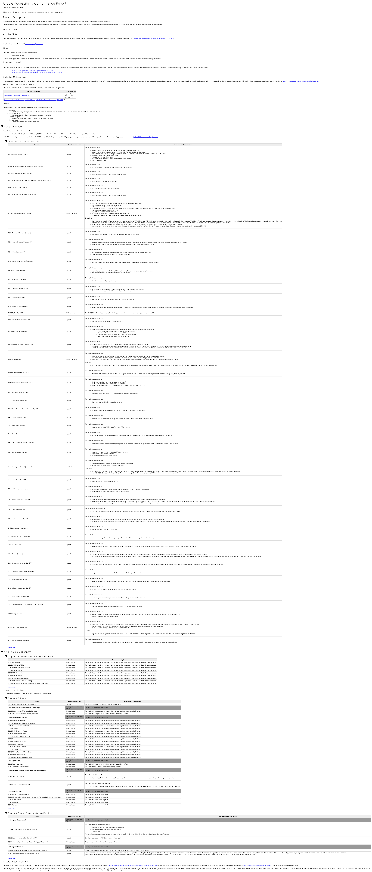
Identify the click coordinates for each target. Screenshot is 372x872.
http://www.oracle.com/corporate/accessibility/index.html (300, 81)
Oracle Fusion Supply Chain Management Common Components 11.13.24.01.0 (37, 72)
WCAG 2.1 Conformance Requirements (145, 137)
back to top (11, 647)
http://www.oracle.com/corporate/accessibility (257, 865)
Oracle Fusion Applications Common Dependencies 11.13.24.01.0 (32, 70)
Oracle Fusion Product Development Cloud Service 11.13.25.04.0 (153, 38)
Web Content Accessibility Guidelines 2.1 (17, 95)
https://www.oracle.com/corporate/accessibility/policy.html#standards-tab (133, 865)
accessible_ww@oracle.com (34, 44)
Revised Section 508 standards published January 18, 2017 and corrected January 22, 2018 (33, 100)
